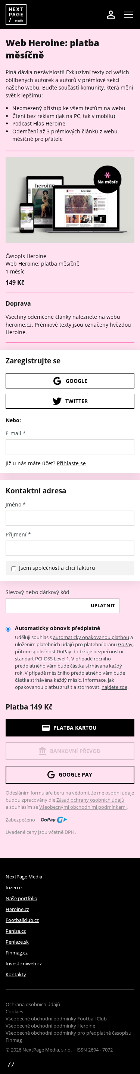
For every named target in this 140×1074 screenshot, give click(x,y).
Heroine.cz (17, 909)
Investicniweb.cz (24, 963)
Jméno (16, 504)
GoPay (125, 644)
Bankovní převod (75, 750)
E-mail (16, 433)
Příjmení (18, 534)
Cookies (14, 1011)
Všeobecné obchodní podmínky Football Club (56, 1018)
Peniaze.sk (17, 941)
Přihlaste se (71, 463)
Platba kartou (75, 727)
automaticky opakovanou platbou (91, 637)
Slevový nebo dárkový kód (37, 592)
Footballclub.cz (22, 920)
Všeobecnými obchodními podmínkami (83, 807)
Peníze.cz (16, 931)
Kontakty (16, 974)
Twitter (76, 401)
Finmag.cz (17, 952)
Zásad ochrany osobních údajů (90, 799)
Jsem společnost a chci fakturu (57, 567)
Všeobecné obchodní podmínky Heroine (50, 1025)
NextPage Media (24, 876)
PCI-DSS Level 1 (52, 658)
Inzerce (14, 887)
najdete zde (114, 687)
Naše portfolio (21, 898)
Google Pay (75, 774)
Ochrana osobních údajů (33, 1004)
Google (76, 380)
